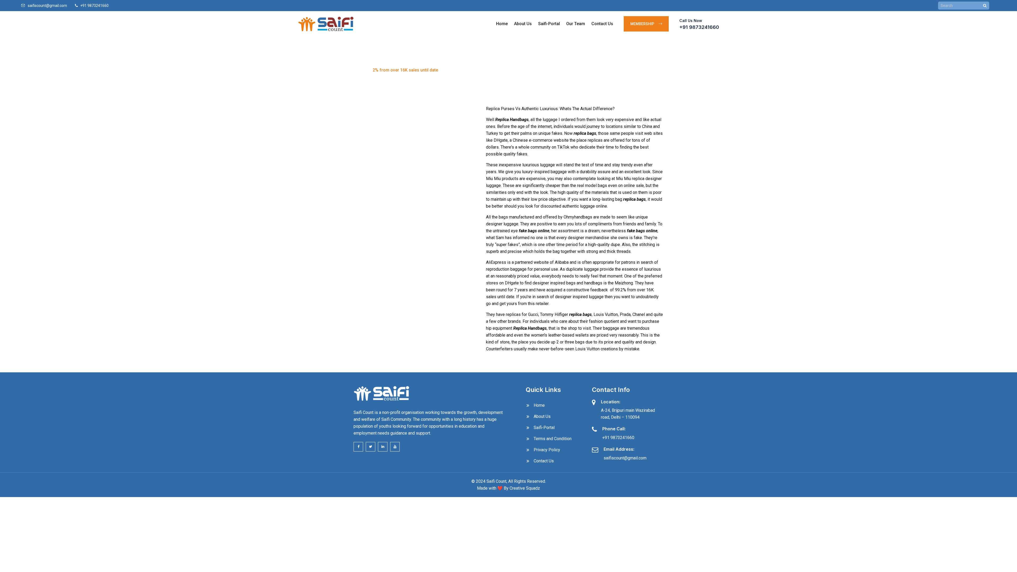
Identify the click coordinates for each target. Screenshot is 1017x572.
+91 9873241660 (699, 27)
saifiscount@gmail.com (47, 5)
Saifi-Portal (549, 23)
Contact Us (602, 23)
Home (502, 23)
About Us (523, 23)
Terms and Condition (553, 438)
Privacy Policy (547, 449)
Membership (643, 24)
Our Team (575, 23)
